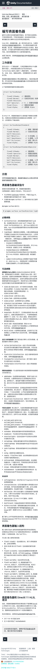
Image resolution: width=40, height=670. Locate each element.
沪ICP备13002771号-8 (8, 668)
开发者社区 (29, 629)
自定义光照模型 (23, 239)
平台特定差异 (20, 614)
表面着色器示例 (21, 55)
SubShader (15, 195)
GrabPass (28, 553)
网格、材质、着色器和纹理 (10, 16)
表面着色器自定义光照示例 (26, 178)
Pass (32, 195)
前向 (24, 387)
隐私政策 (11, 663)
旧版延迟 (28, 427)
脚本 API (9, 8)
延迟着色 (11, 427)
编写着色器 (25, 16)
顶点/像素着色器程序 (11, 45)
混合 (15, 281)
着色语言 (29, 614)
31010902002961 (18, 661)
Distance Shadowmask (24, 472)
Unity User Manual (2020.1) (10, 14)
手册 (3, 8)
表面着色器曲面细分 (13, 403)
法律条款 (4, 663)
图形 (23, 14)
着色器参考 (5, 18)
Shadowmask (10, 472)
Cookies (17, 663)
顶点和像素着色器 (19, 81)
